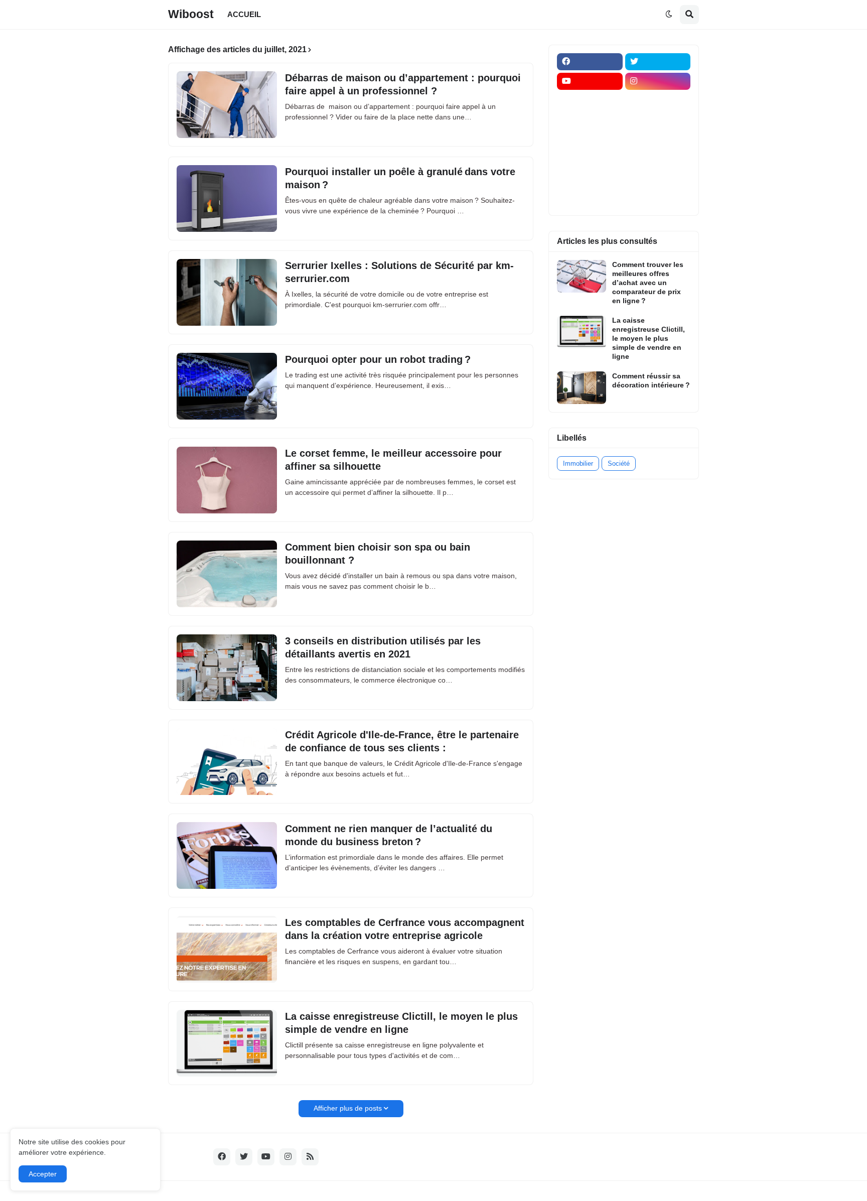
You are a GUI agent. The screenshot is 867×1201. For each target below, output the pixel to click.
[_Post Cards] (590, 120)
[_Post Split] (658, 120)
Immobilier (578, 463)
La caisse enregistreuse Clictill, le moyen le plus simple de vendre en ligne (401, 1023)
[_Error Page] (658, 140)
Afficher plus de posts (348, 1108)
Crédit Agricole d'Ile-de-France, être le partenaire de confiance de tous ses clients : (402, 741)
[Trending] (658, 159)
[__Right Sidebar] (658, 100)
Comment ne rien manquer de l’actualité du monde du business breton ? (388, 835)
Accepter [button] (43, 1174)
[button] (669, 14)
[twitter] (658, 61)
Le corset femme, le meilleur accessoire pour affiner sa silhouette (393, 460)
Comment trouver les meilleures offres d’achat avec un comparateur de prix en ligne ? (647, 282)
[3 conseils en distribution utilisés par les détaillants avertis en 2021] (227, 667)
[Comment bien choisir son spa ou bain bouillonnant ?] (227, 574)
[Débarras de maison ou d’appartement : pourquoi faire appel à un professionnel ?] (227, 104)
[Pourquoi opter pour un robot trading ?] (227, 386)
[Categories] (590, 179)
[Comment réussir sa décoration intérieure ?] (581, 387)
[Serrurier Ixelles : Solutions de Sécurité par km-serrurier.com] (227, 292)
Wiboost (191, 14)
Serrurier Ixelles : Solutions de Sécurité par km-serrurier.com (399, 272)
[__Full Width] (590, 100)
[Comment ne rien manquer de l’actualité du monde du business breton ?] (227, 855)
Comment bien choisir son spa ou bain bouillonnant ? (377, 554)
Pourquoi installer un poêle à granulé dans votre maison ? (400, 178)
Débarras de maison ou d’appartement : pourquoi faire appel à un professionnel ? (403, 84)
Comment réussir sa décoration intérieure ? (651, 380)
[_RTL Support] (590, 159)
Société (619, 463)
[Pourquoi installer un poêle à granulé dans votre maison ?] (227, 198)
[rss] (310, 1156)
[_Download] (590, 140)
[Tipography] (658, 179)
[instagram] (658, 81)
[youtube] (590, 81)
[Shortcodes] (590, 198)
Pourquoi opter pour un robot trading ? (378, 359)
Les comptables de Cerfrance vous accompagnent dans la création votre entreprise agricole (404, 929)
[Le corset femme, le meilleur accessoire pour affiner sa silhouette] (227, 480)
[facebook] (590, 61)
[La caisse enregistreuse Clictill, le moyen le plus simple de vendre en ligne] (227, 1043)
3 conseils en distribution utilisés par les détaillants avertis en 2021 (383, 647)
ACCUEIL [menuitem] (244, 14)
